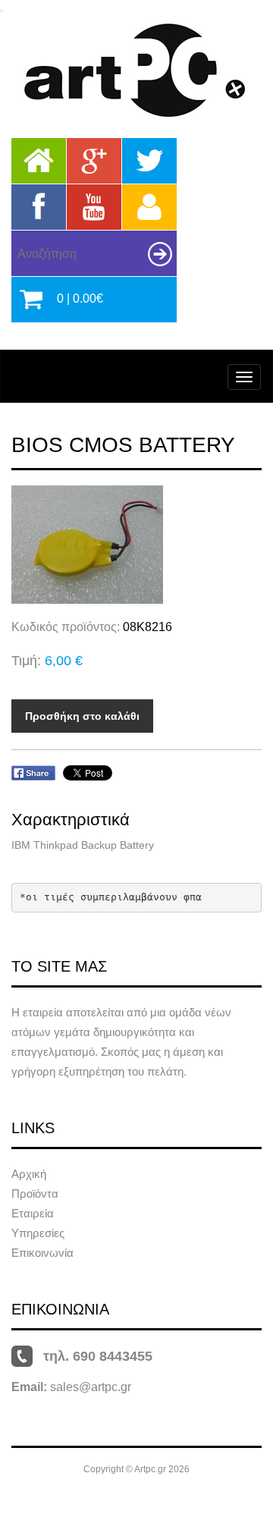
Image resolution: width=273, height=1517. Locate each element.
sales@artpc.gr (90, 1386)
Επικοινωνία (42, 1252)
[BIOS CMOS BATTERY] (136, 544)
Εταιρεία (32, 1213)
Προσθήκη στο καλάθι (82, 716)
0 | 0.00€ (80, 298)
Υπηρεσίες (37, 1232)
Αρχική (28, 1173)
